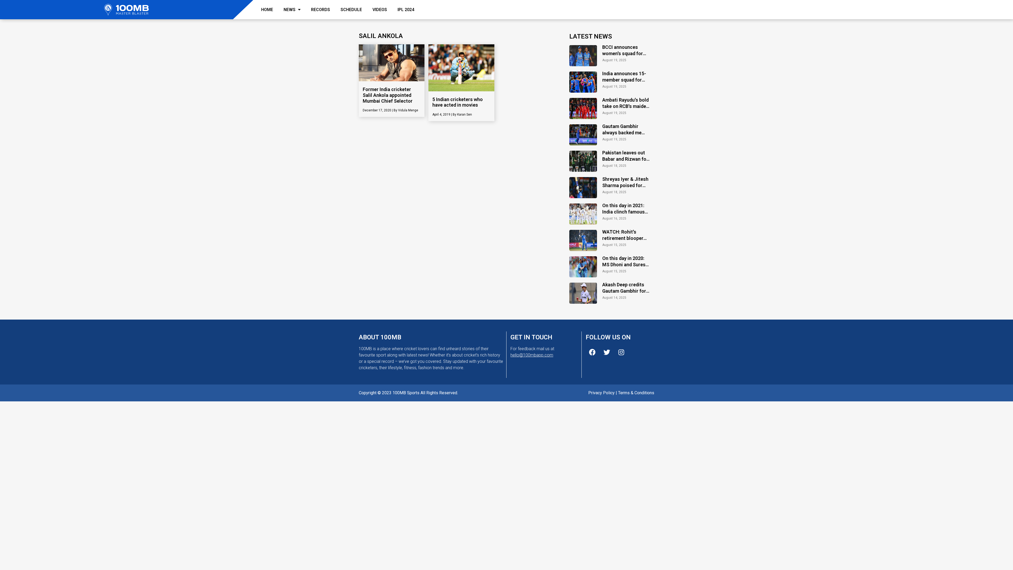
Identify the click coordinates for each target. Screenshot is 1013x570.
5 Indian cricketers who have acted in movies (457, 102)
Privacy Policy (601, 392)
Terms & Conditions (636, 392)
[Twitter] (606, 352)
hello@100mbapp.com (531, 355)
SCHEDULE (351, 9)
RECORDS (320, 9)
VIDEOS (379, 9)
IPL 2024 (406, 9)
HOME (267, 9)
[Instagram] (621, 352)
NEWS (289, 9)
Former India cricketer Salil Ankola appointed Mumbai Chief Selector (388, 95)
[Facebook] (592, 352)
